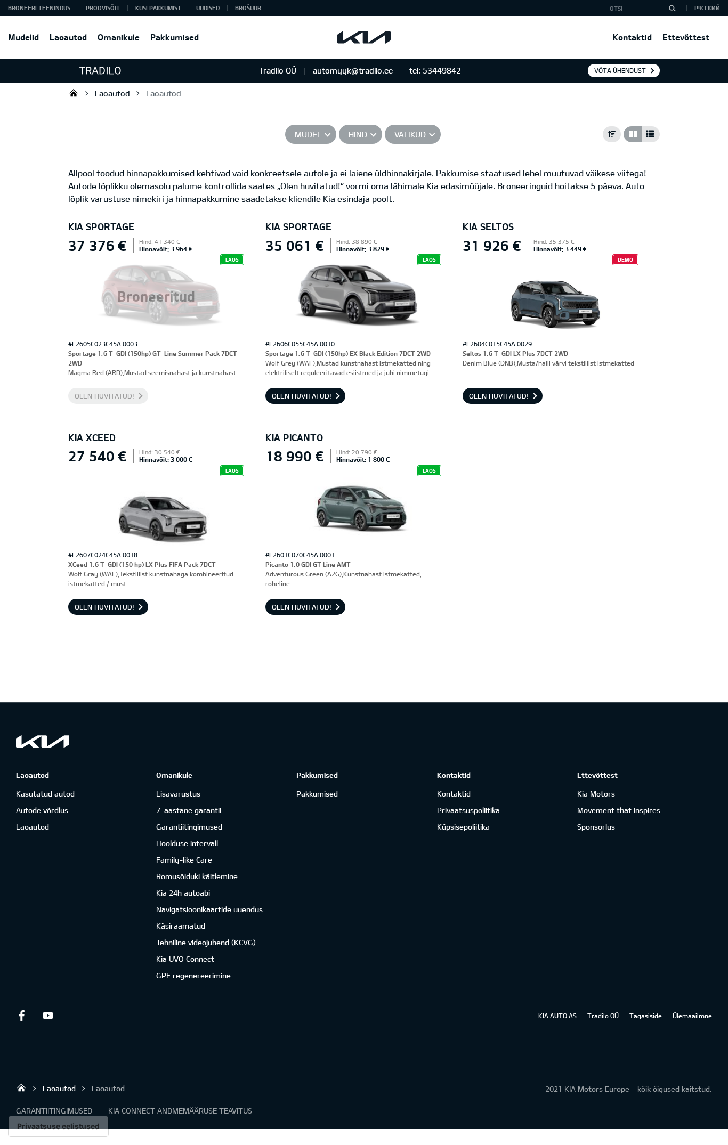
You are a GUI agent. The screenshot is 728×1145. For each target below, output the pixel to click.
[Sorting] (612, 134)
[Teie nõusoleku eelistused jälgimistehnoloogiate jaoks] (58, 1126)
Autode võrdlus (42, 810)
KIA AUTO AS (557, 1015)
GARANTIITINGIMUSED (54, 1110)
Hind (358, 134)
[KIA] (364, 37)
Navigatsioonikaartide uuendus (209, 909)
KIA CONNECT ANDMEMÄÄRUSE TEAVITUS (180, 1110)
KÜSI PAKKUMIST (158, 7)
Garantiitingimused (189, 826)
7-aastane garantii (188, 810)
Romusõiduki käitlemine (197, 876)
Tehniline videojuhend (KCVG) (206, 942)
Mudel (308, 134)
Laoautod (68, 37)
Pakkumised (174, 37)
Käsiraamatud (180, 925)
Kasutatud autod (45, 793)
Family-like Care (184, 859)
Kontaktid (632, 37)
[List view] (651, 134)
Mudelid (23, 37)
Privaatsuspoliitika (468, 810)
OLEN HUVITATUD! (104, 396)
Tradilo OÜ (73, 92)
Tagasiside (645, 1015)
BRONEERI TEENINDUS (39, 7)
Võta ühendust (620, 70)
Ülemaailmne (692, 1015)
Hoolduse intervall (187, 843)
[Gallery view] (633, 134)
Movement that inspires (618, 810)
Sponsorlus (596, 826)
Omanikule (119, 37)
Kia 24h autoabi (183, 892)
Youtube (48, 1015)
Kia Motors (596, 793)
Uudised (208, 7)
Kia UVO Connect (185, 958)
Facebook (21, 1015)
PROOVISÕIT (103, 7)
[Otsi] (672, 8)
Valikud (410, 134)
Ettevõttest (685, 37)
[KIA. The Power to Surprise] (42, 741)
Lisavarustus (178, 793)
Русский (707, 7)
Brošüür (248, 7)
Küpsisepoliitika (463, 826)
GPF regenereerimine (193, 975)
